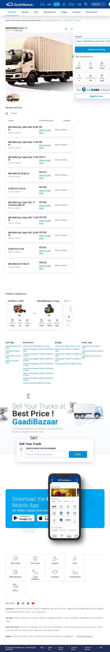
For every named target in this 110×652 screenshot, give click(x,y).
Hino (44, 612)
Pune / (93, 618)
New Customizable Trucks (31, 20)
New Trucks (15, 20)
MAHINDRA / (46, 609)
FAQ (101, 648)
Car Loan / (24, 627)
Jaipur (8, 621)
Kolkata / (59, 618)
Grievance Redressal (84, 636)
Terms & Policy (74, 648)
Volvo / (34, 612)
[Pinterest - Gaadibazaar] (29, 603)
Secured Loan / (28, 630)
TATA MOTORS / (21, 609)
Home (8, 20)
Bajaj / (39, 612)
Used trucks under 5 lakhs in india (67, 346)
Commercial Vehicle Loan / (53, 627)
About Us (50, 648)
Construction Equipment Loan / (75, 627)
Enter (78, 454)
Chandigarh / (75, 618)
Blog (42, 648)
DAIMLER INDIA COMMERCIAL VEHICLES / (82, 609)
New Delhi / (35, 618)
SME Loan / (38, 630)
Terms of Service (88, 648)
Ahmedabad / (85, 618)
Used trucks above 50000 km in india (36, 383)
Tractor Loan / (92, 627)
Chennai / (18, 618)
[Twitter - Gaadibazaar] (24, 603)
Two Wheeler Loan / (35, 627)
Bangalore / (26, 618)
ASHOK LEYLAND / (34, 609)
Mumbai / (43, 618)
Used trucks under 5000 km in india (36, 346)
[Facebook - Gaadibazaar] (19, 603)
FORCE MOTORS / (19, 612)
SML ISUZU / (55, 609)
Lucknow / (100, 618)
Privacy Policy (61, 648)
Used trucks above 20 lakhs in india (68, 364)
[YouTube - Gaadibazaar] (34, 603)
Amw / (28, 612)
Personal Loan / (17, 630)
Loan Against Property (51, 630)
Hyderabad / (51, 618)
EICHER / (63, 609)
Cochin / (66, 618)
